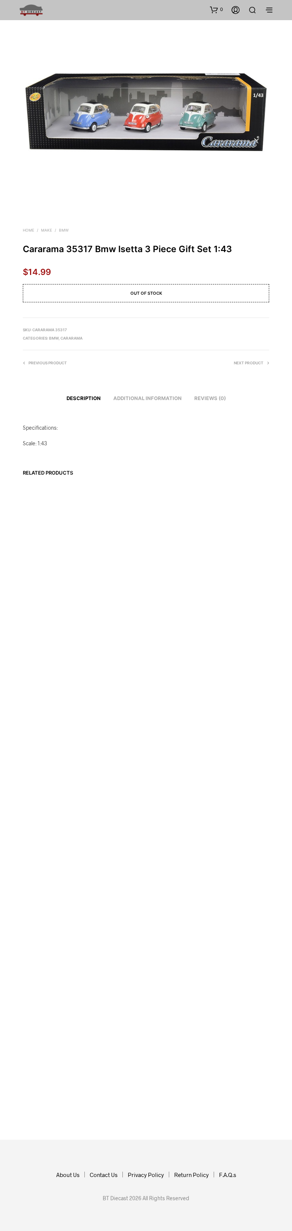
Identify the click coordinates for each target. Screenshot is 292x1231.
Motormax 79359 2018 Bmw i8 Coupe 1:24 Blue (41, 1044)
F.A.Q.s (227, 1174)
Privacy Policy (146, 1174)
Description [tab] (84, 398)
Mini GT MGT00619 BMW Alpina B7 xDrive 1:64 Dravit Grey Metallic (235, 1048)
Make (46, 230)
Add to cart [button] (40, 1069)
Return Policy (191, 1174)
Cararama (71, 338)
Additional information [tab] (147, 398)
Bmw (63, 230)
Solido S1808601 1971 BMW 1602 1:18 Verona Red (169, 1044)
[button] (216, 9)
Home (28, 230)
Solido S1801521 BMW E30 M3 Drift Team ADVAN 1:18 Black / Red (107, 1048)
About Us (67, 1174)
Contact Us (103, 1174)
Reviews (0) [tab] (210, 398)
